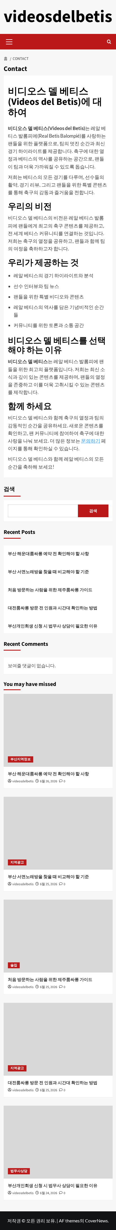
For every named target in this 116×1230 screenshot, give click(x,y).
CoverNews (96, 1220)
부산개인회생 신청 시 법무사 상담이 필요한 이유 (52, 625)
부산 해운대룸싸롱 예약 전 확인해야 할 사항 (48, 553)
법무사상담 (18, 1171)
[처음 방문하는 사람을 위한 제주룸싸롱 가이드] (58, 936)
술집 (13, 965)
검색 (9, 489)
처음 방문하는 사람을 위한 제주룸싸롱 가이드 (50, 589)
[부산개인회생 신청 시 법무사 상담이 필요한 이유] (58, 1142)
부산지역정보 (20, 759)
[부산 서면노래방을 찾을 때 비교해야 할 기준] (58, 833)
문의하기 (90, 441)
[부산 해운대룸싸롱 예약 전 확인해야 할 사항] (58, 730)
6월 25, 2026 (48, 884)
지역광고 (17, 862)
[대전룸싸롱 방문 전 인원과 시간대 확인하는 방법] (58, 1039)
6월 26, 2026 (48, 781)
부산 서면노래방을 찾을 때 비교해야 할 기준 (48, 571)
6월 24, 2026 (48, 1193)
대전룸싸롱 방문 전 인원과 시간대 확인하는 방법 (52, 607)
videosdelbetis (58, 17)
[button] (9, 41)
